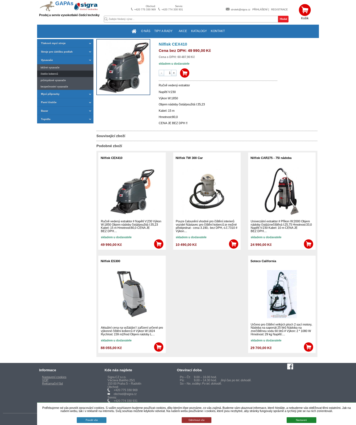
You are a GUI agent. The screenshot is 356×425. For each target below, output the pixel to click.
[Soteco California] (282, 317)
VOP (45, 380)
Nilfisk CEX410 (111, 158)
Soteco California (263, 261)
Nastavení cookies (54, 377)
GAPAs (64, 3)
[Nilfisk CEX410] (123, 94)
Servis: (172, 8)
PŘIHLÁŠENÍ (260, 9)
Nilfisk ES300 (110, 261)
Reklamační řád (52, 383)
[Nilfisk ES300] (132, 317)
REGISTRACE (279, 9)
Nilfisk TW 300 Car (189, 158)
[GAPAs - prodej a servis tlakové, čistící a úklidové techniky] (134, 31)
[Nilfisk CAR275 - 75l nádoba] (281, 214)
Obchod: (145, 8)
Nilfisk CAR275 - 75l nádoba (270, 158)
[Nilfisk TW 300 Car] (207, 214)
